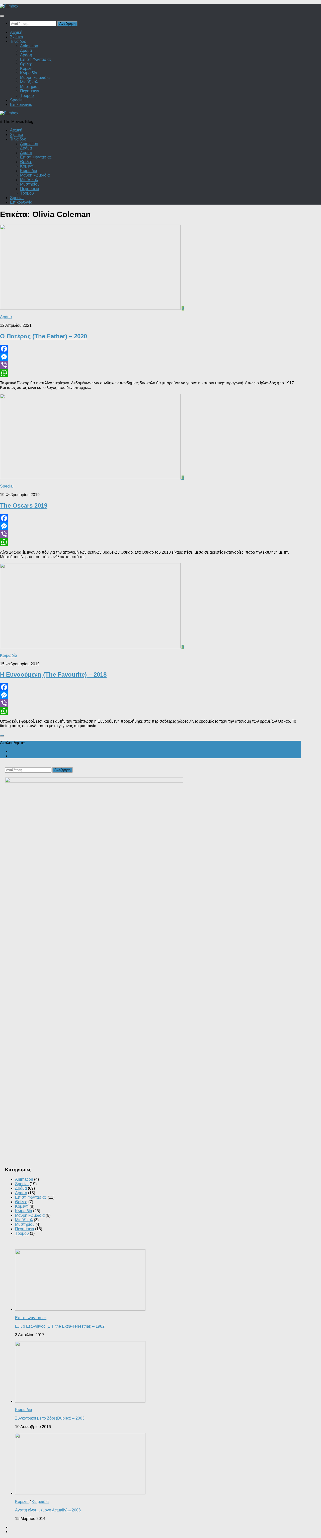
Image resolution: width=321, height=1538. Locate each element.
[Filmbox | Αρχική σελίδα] (9, 6)
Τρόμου (27, 95)
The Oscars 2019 (23, 505)
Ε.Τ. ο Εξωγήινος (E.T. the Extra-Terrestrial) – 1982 (60, 1326)
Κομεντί (27, 68)
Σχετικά (16, 37)
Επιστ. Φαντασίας (36, 59)
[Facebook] (150, 349)
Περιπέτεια (29, 91)
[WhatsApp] (150, 373)
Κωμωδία (28, 73)
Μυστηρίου (30, 86)
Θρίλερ (26, 64)
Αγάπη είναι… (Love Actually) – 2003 (48, 1510)
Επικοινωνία (21, 104)
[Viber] (150, 365)
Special (17, 100)
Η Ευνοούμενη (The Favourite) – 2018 (53, 674)
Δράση (26, 55)
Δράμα (26, 50)
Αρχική (16, 32)
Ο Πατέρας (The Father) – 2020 (43, 336)
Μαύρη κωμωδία (35, 77)
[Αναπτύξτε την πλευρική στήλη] (2, 735)
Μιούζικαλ (29, 82)
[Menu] (2, 16)
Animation (29, 46)
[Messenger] (150, 357)
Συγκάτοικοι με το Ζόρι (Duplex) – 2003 (50, 1418)
